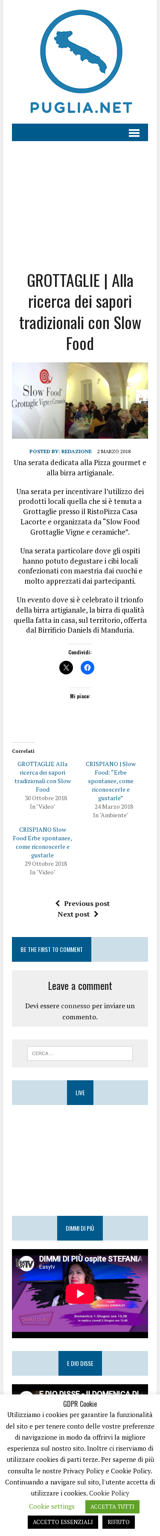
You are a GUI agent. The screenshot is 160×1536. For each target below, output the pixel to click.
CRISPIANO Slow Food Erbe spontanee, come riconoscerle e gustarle (42, 842)
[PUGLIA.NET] (80, 62)
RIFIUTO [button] (119, 1522)
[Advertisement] (80, 199)
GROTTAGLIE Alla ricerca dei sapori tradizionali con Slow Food (43, 776)
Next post (74, 914)
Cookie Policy (109, 1493)
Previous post (87, 903)
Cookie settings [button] (52, 1506)
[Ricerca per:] (80, 1052)
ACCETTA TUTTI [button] (112, 1506)
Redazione (76, 451)
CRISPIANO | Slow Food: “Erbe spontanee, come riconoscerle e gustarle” (111, 781)
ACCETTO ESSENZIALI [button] (63, 1522)
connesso (75, 1005)
